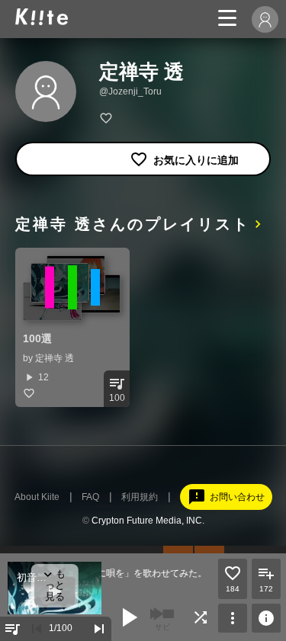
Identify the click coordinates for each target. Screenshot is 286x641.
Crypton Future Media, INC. (148, 520)
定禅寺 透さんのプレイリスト (132, 224)
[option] (72, 327)
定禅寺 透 (54, 358)
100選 (37, 338)
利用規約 (139, 497)
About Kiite (36, 497)
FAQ (90, 497)
